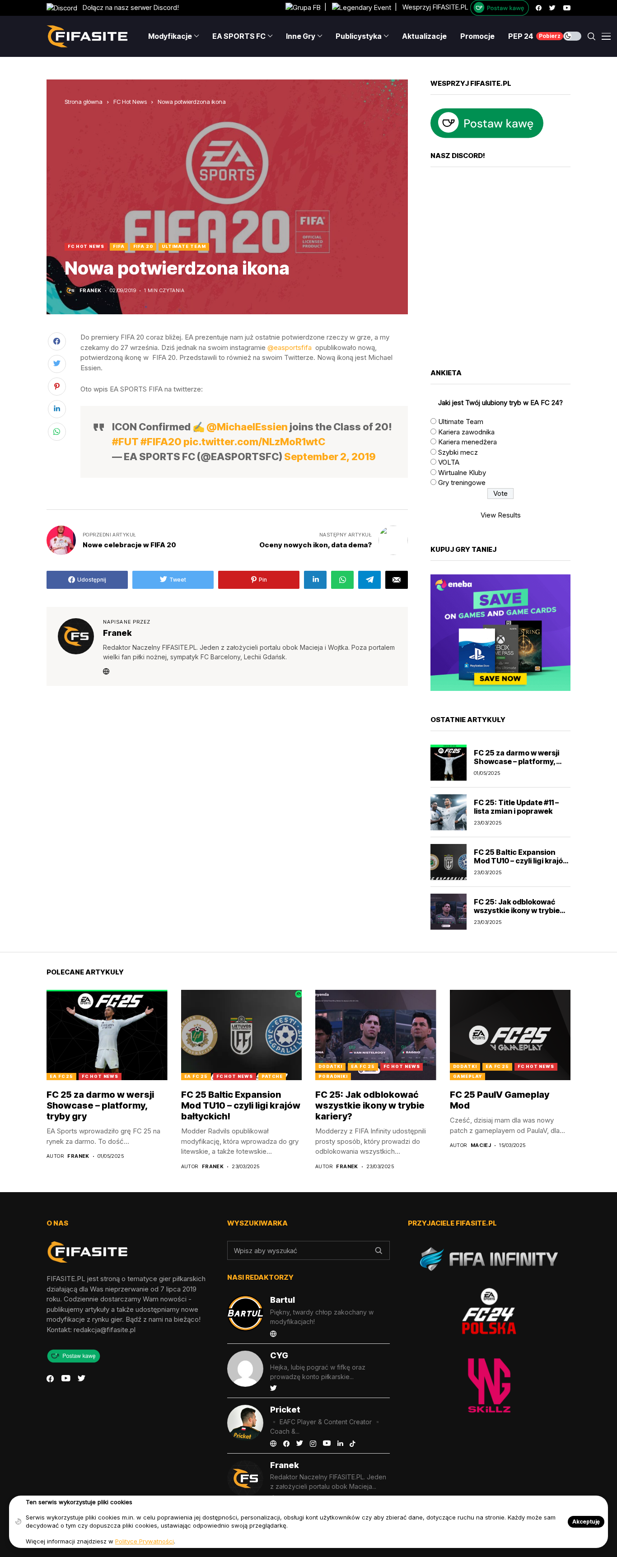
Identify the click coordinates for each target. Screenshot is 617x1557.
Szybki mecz (458, 452)
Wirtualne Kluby (462, 472)
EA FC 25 (61, 1076)
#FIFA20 (161, 442)
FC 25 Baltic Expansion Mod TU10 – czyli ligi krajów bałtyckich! (521, 861)
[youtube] (566, 7)
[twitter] (552, 7)
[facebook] (539, 8)
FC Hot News (130, 101)
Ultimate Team (184, 246)
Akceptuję (586, 1521)
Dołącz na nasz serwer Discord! (128, 7)
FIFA (119, 246)
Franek (90, 291)
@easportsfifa (289, 347)
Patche (272, 1076)
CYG (279, 1355)
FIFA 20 (143, 246)
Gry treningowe (462, 482)
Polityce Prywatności (144, 1541)
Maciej (481, 1145)
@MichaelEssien (247, 427)
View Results (501, 515)
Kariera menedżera (467, 442)
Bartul (282, 1300)
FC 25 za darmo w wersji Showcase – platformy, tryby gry (516, 761)
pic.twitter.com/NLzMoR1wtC (254, 442)
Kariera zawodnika (466, 432)
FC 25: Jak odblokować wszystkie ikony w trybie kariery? (517, 910)
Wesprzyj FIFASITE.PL (435, 7)
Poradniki (333, 1076)
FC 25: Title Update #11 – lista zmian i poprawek (516, 807)
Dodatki (330, 1066)
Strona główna (84, 101)
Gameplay (467, 1076)
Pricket (285, 1409)
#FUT (125, 442)
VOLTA (448, 462)
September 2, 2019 (330, 456)
